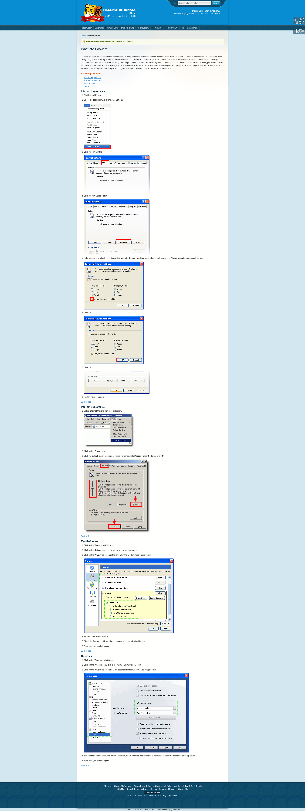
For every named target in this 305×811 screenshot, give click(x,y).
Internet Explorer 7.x (92, 77)
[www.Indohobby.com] (108, 12)
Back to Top (86, 402)
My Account (178, 14)
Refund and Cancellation (177, 786)
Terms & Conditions (156, 786)
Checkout (209, 14)
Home (83, 35)
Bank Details (196, 786)
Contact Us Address (122, 786)
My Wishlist (190, 14)
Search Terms (133, 789)
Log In (217, 14)
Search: (176, 3)
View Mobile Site (152, 792)
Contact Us (183, 789)
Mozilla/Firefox (90, 83)
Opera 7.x (88, 86)
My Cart (200, 14)
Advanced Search (149, 789)
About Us (108, 786)
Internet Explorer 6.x (92, 80)
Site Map (121, 789)
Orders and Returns (167, 789)
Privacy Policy (139, 786)
